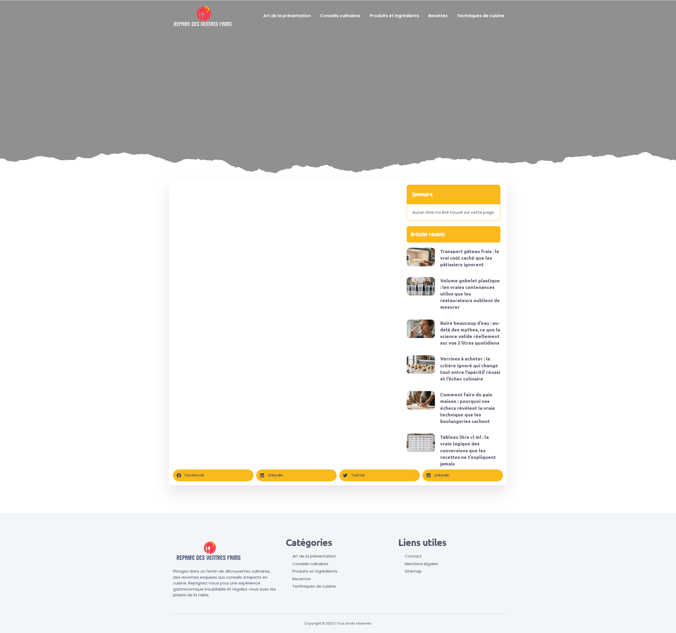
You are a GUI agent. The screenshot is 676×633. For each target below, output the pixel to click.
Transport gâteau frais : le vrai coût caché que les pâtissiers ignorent (469, 257)
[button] (213, 475)
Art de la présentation (287, 16)
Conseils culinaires (340, 16)
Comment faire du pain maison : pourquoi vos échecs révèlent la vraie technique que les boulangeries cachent (467, 407)
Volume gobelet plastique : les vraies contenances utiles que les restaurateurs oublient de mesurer (470, 293)
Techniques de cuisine (480, 16)
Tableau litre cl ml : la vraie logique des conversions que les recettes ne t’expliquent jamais (468, 450)
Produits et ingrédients (394, 16)
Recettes (438, 16)
